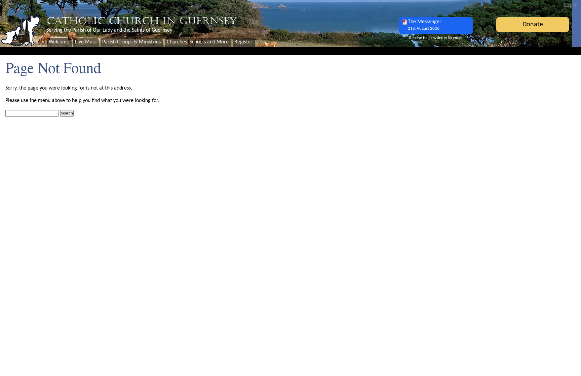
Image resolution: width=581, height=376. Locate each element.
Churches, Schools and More (198, 42)
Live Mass (85, 42)
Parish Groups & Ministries (131, 42)
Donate (532, 24)
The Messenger (424, 25)
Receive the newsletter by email (435, 38)
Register (243, 42)
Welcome (59, 42)
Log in (570, 5)
